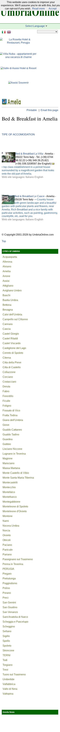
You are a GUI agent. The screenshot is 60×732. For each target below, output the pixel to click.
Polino (6, 588)
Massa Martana (11, 468)
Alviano (7, 266)
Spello (6, 641)
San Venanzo (10, 612)
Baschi (6, 295)
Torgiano (7, 665)
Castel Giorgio (11, 333)
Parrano (7, 554)
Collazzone (9, 372)
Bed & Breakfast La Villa (29, 153)
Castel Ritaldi (10, 338)
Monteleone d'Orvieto (15, 511)
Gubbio (7, 444)
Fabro (6, 391)
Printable (32, 110)
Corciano (8, 377)
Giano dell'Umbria (13, 420)
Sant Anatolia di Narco (15, 617)
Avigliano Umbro (12, 290)
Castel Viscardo (12, 343)
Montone (7, 516)
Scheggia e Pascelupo (15, 621)
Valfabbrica (9, 684)
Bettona (7, 305)
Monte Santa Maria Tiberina (18, 477)
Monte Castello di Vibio (16, 473)
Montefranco (10, 497)
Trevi (5, 669)
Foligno (7, 405)
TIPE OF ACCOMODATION (18, 134)
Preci (5, 597)
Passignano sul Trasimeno (18, 559)
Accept (52, 8)
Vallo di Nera (10, 689)
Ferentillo (8, 396)
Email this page (49, 110)
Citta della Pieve (12, 362)
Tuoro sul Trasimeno (14, 674)
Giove (6, 425)
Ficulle (6, 401)
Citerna (7, 357)
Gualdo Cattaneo (12, 429)
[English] (9, 31)
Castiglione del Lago (14, 348)
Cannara (7, 324)
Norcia (6, 530)
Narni (6, 521)
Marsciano (8, 463)
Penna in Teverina (13, 564)
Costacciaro (9, 381)
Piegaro (7, 573)
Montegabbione (11, 501)
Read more (38, 8)
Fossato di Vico (11, 410)
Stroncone (8, 650)
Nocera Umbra (11, 525)
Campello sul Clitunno (15, 319)
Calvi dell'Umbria (12, 314)
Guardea (7, 439)
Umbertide (8, 679)
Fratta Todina (10, 415)
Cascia (7, 329)
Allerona (7, 261)
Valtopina (8, 693)
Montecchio (9, 487)
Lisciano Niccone (12, 449)
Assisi (6, 281)
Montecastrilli (10, 482)
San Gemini (9, 602)
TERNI (6, 655)
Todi (5, 660)
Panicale (8, 549)
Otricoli (7, 540)
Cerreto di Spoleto (13, 353)
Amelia (7, 271)
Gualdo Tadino (11, 434)
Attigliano (8, 285)
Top (4, 241)
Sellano (7, 631)
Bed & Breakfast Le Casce (29, 196)
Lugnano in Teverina (14, 453)
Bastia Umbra (10, 300)
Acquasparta (10, 257)
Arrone (6, 276)
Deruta (6, 386)
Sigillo (6, 636)
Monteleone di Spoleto (15, 506)
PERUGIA (8, 569)
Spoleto (7, 645)
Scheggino (9, 626)
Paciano (7, 545)
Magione (7, 458)
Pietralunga (9, 578)
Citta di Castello (12, 367)
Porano (7, 593)
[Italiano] (4, 31)
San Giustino (10, 607)
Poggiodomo (10, 583)
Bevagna (8, 309)
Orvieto (7, 535)
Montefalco (9, 492)
